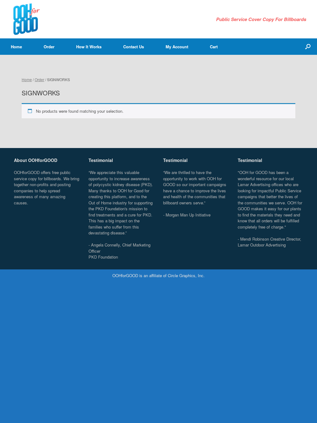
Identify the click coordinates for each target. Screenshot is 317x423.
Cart (214, 47)
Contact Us (133, 47)
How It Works (89, 47)
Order (49, 47)
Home (16, 47)
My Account (177, 47)
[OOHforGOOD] (26, 19)
